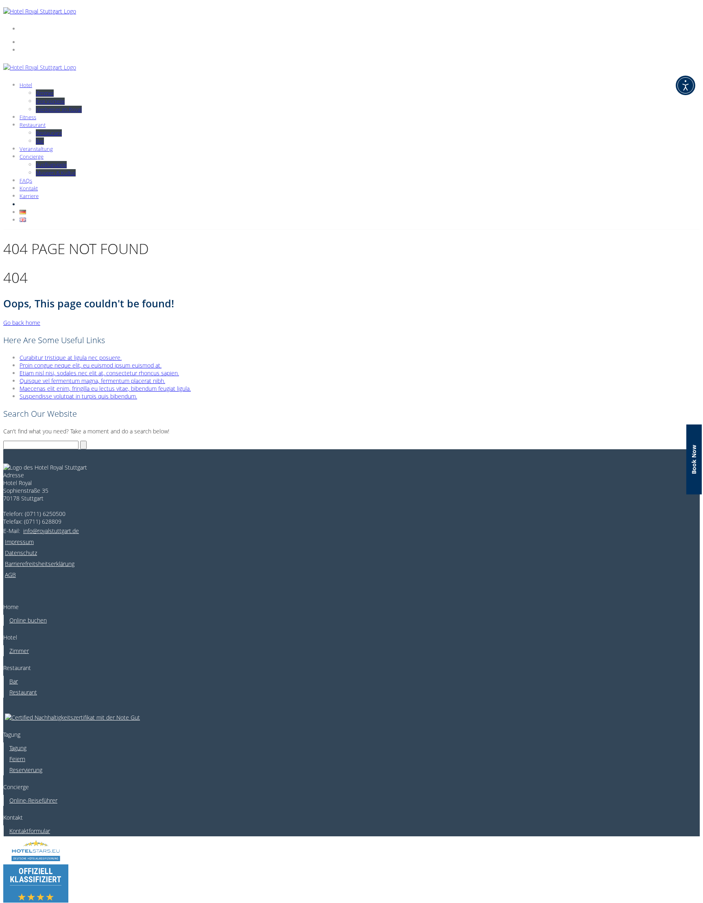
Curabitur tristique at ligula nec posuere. (71, 357)
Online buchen (28, 620)
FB (23, 204)
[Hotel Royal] (39, 11)
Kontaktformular (29, 831)
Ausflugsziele (51, 164)
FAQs (26, 180)
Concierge (32, 156)
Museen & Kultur (56, 172)
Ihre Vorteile (50, 101)
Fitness (28, 117)
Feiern (17, 759)
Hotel (26, 85)
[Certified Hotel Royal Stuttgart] (72, 710)
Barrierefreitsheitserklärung (39, 564)
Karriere (29, 196)
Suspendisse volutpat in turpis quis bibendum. (78, 396)
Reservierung (25, 770)
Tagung (17, 748)
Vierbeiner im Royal (59, 109)
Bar (40, 141)
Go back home (21, 322)
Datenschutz (21, 553)
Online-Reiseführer (33, 800)
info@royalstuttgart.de (51, 531)
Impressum (19, 542)
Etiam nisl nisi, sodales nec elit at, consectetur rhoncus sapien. (99, 373)
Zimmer (45, 93)
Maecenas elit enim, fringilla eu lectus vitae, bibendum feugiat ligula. (105, 388)
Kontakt (29, 188)
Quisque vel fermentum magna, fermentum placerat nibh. (92, 381)
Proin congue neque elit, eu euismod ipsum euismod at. (91, 365)
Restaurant (33, 124)
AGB (10, 575)
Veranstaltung (36, 148)
